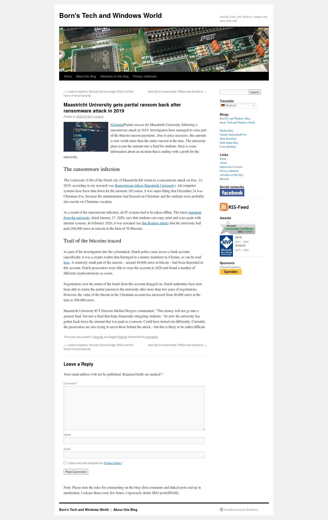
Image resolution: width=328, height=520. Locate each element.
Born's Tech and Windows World (110, 15)
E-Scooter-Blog (228, 146)
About (223, 162)
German (117, 124)
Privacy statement (145, 76)
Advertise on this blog (114, 76)
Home (68, 76)
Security (98, 337)
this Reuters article (155, 223)
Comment (70, 383)
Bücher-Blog (226, 130)
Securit (122, 337)
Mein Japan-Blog (229, 142)
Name (67, 434)
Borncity (224, 178)
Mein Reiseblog (228, 138)
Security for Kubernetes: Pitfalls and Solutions (177, 91)
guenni (99, 116)
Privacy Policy (113, 463)
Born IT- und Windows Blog (235, 118)
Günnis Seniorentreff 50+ (233, 134)
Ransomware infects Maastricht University (144, 185)
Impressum (226, 166)
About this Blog (86, 76)
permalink (152, 337)
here (67, 262)
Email (67, 449)
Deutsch (230, 105)
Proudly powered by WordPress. (241, 509)
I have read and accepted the (95, 463)
